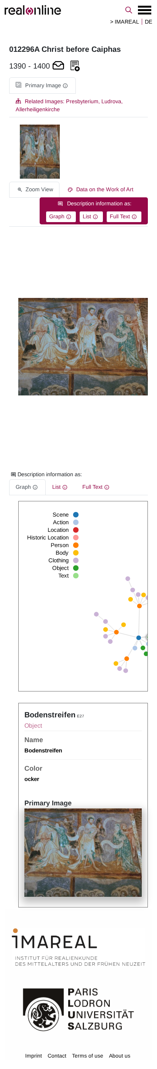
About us (119, 1056)
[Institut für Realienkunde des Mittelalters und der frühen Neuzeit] (78, 947)
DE (148, 22)
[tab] (42, 85)
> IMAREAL (124, 22)
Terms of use (87, 1056)
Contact (57, 1056)
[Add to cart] (58, 66)
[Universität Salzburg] (78, 1009)
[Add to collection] (75, 66)
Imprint (33, 1056)
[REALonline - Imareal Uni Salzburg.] (78, 10)
